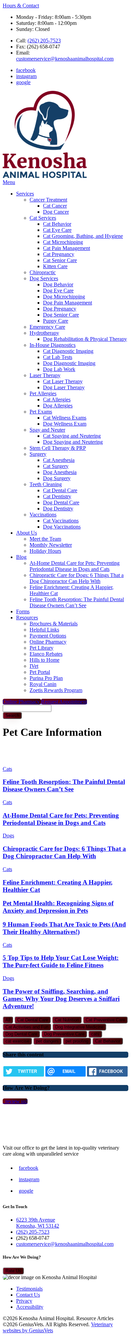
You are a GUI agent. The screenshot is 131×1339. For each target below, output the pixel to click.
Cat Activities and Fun (26, 1026)
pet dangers (47, 1041)
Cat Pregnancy (58, 254)
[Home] (45, 176)
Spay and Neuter (47, 430)
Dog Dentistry (58, 508)
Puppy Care (55, 321)
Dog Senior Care (61, 315)
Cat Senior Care (60, 260)
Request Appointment (64, 701)
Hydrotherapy (44, 333)
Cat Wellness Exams (64, 418)
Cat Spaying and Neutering (72, 436)
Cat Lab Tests (57, 357)
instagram (26, 76)
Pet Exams (41, 411)
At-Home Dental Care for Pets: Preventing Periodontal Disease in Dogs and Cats (75, 566)
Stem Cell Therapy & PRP (58, 448)
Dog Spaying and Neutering (73, 442)
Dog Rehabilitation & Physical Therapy (85, 339)
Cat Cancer (55, 206)
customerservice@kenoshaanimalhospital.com (65, 59)
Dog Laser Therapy (64, 387)
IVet (34, 666)
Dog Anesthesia (60, 472)
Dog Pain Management (67, 302)
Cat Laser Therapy (63, 381)
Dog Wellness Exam (64, 424)
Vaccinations (43, 514)
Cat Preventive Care (105, 1019)
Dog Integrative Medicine (79, 1026)
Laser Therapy (45, 375)
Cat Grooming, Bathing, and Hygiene (83, 236)
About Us (26, 533)
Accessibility (29, 1307)
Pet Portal (40, 672)
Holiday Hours (45, 551)
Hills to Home (44, 660)
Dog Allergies (58, 405)
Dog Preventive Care (64, 1034)
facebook (26, 70)
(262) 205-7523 (44, 40)
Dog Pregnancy (59, 309)
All (7, 1019)
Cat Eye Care (57, 230)
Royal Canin (43, 684)
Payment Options (48, 636)
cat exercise (17, 1041)
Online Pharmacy (48, 642)
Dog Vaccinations (62, 527)
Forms (23, 611)
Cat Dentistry (57, 496)
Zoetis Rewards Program (56, 690)
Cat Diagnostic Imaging (68, 351)
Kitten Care (55, 266)
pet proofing (77, 1041)
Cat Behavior (57, 224)
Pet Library (41, 648)
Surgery (38, 454)
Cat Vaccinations (61, 520)
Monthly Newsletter (51, 545)
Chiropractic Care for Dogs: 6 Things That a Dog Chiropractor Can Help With (77, 578)
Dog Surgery (57, 478)
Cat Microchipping (63, 242)
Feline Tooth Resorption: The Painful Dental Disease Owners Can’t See (77, 602)
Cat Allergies (57, 399)
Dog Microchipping (64, 296)
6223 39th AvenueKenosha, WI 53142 (37, 1223)
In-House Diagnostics (53, 345)
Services (25, 193)
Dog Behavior (58, 284)
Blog (21, 557)
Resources (27, 617)
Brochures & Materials (54, 623)
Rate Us (13, 1270)
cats (95, 1034)
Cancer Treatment (48, 200)
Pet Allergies (43, 393)
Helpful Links (44, 629)
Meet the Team (45, 539)
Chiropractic (43, 272)
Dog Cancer (56, 212)
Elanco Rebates (46, 654)
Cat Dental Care (60, 490)
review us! (16, 1101)
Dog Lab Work (59, 369)
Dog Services (44, 278)
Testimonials (29, 1289)
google (23, 82)
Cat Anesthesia (59, 460)
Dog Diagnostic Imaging (69, 363)
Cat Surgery (56, 466)
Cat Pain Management (66, 248)
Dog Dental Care (61, 502)
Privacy (24, 1301)
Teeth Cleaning (46, 484)
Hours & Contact (21, 5)
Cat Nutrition (67, 1019)
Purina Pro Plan (46, 678)
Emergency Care (47, 327)
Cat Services (43, 218)
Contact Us (28, 1295)
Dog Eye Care (58, 290)
